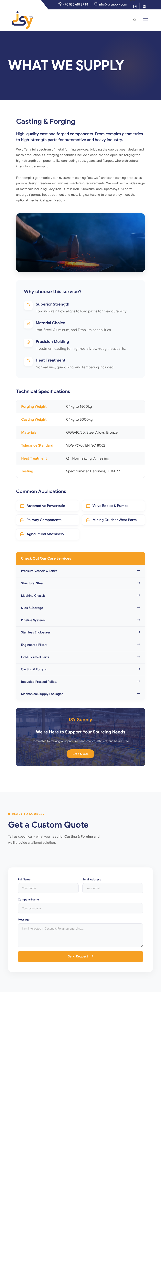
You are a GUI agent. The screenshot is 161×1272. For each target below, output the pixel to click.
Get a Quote (80, 754)
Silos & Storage (32, 608)
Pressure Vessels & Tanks (39, 571)
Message (23, 919)
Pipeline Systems (33, 620)
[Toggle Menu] (145, 20)
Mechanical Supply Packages (42, 694)
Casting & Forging (34, 669)
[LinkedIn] (144, 7)
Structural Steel (32, 583)
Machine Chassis (33, 596)
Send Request (78, 956)
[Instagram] (134, 7)
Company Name (28, 899)
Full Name (24, 879)
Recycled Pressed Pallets (39, 682)
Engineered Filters (34, 645)
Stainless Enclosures (36, 632)
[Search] (134, 20)
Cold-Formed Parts (35, 657)
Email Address (91, 879)
